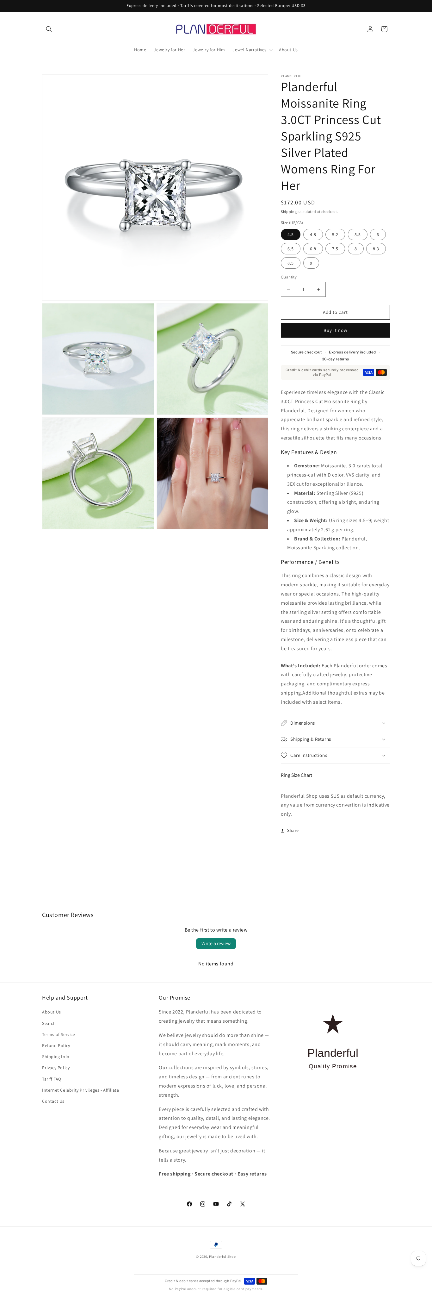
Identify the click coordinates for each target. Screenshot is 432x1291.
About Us (51, 1012)
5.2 (335, 234)
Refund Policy (56, 1045)
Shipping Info (56, 1056)
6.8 (313, 249)
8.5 (290, 263)
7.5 (335, 249)
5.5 (358, 234)
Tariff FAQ (51, 1079)
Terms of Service (58, 1034)
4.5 (290, 234)
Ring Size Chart (296, 775)
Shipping (289, 211)
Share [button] (293, 830)
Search (49, 1023)
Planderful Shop (222, 1256)
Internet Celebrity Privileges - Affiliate (80, 1090)
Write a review (216, 943)
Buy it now (336, 330)
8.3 (376, 249)
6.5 (290, 249)
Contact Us (53, 1101)
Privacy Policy (56, 1067)
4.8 (313, 234)
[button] (49, 29)
